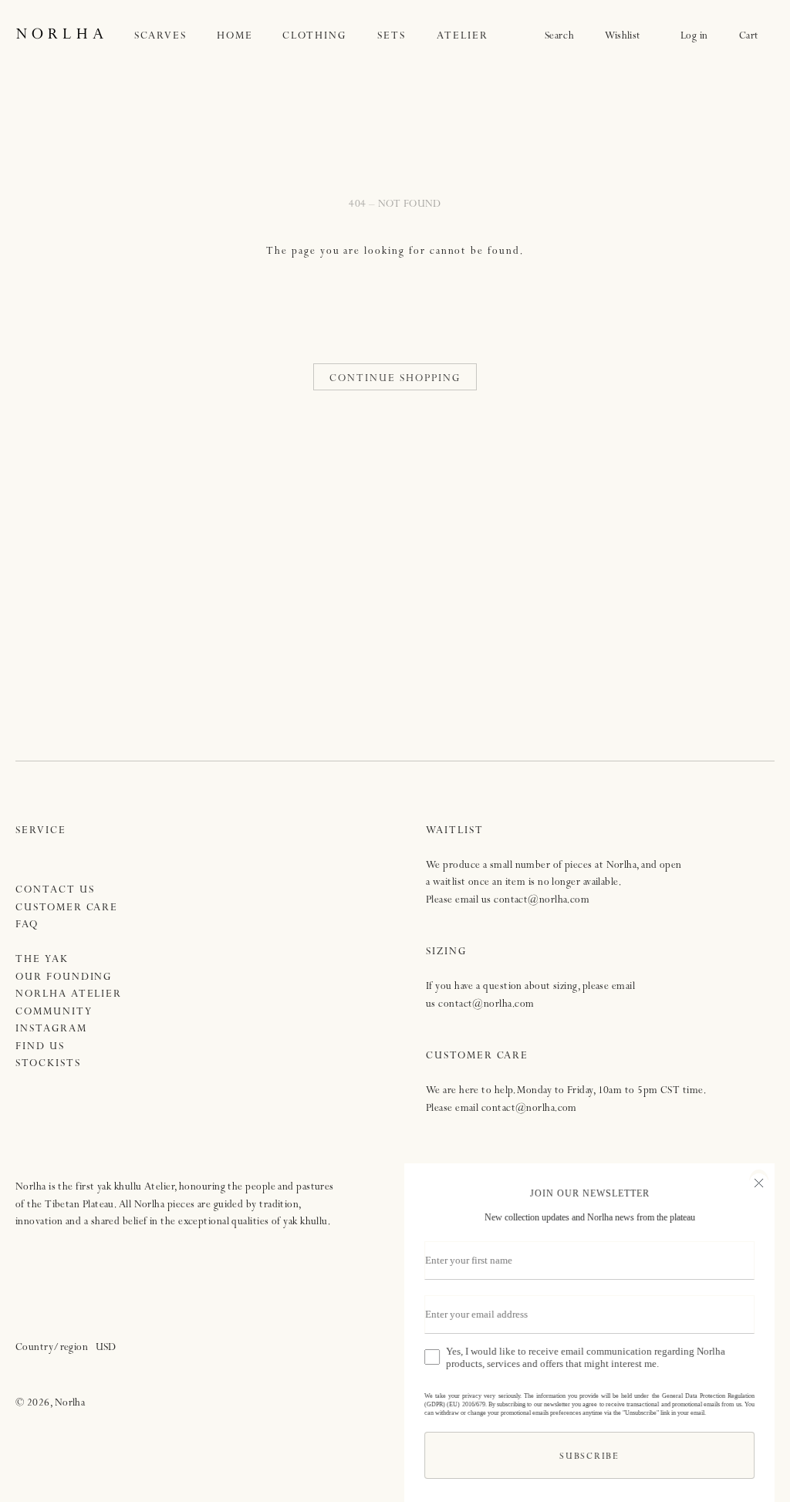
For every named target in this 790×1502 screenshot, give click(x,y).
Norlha (70, 1403)
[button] (176, 36)
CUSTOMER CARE (66, 908)
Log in (694, 36)
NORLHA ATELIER (68, 995)
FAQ (27, 925)
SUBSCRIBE (589, 1458)
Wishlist (627, 36)
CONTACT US (55, 890)
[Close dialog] (758, 1181)
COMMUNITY (54, 1012)
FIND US (40, 1047)
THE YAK (42, 960)
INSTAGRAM (51, 1029)
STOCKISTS (48, 1064)
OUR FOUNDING (63, 978)
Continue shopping (394, 379)
